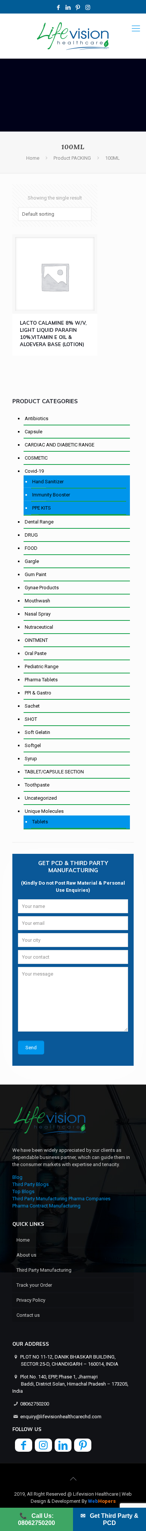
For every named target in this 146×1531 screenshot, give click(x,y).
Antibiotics (36, 418)
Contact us (28, 1315)
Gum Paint (35, 574)
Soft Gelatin (37, 732)
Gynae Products (42, 587)
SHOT (31, 719)
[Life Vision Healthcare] (73, 36)
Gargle (32, 561)
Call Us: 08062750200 (36, 1519)
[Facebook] (59, 7)
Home (32, 158)
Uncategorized (41, 798)
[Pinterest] (78, 7)
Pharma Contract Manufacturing (46, 1206)
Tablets (40, 822)
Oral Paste (35, 653)
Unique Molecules (44, 811)
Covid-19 (34, 471)
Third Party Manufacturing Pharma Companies (61, 1198)
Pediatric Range (41, 666)
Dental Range (39, 522)
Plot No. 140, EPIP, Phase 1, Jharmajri (70, 1384)
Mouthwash (37, 601)
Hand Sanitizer (48, 481)
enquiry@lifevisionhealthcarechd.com (60, 1416)
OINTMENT (36, 640)
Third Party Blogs (30, 1184)
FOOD (31, 548)
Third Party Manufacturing (44, 1270)
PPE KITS (41, 508)
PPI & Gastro (38, 693)
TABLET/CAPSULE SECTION (54, 772)
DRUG (31, 535)
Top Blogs (23, 1191)
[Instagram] (88, 7)
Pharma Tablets (41, 679)
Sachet (32, 706)
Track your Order (34, 1285)
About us (26, 1255)
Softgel (33, 745)
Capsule (33, 431)
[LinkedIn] (68, 7)
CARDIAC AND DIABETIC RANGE (59, 445)
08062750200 (34, 1404)
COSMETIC (36, 458)
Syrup (31, 758)
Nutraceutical (39, 627)
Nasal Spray (38, 614)
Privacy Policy (30, 1300)
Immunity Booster (51, 495)
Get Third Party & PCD (109, 1519)
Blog (17, 1177)
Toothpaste (37, 785)
